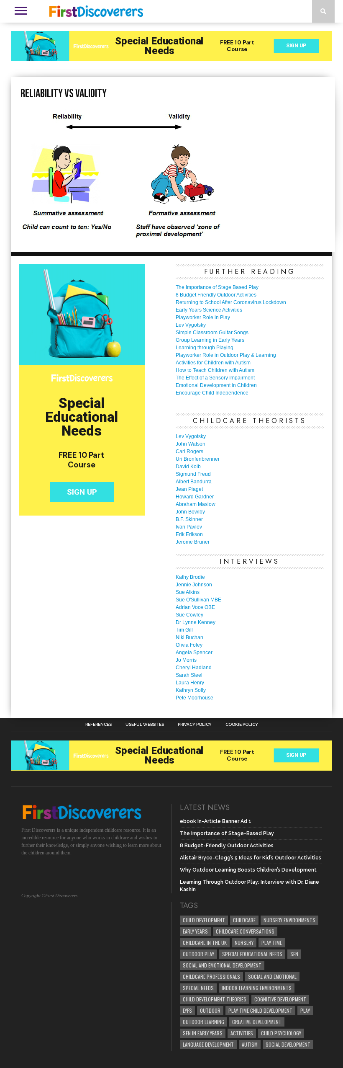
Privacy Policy (195, 724)
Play (305, 1010)
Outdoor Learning (203, 1021)
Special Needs (198, 987)
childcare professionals (211, 976)
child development (204, 920)
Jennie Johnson (194, 585)
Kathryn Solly (191, 690)
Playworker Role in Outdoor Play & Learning (226, 355)
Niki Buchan (189, 637)
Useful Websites (144, 724)
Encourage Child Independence (212, 393)
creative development (257, 1021)
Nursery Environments (289, 920)
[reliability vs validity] (122, 236)
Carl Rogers (189, 451)
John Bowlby (190, 512)
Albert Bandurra (194, 482)
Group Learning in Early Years (210, 340)
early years (195, 931)
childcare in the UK (205, 942)
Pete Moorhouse (194, 698)
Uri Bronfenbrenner (198, 459)
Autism (250, 1044)
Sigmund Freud (193, 474)
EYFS (187, 1010)
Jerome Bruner (193, 542)
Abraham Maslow (195, 504)
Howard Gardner (195, 497)
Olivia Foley (189, 645)
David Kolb (188, 467)
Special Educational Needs (252, 953)
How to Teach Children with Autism (215, 370)
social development (288, 1044)
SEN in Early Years (203, 1033)
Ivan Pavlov (189, 527)
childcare (244, 920)
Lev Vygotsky (191, 325)
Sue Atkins (188, 592)
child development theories (214, 999)
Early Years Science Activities (209, 310)
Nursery (244, 942)
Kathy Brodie (190, 577)
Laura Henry (190, 683)
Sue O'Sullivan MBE (198, 600)
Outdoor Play (198, 953)
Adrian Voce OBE (195, 607)
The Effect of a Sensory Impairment (215, 378)
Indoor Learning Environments (257, 987)
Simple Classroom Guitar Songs (212, 332)
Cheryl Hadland (194, 668)
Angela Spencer (194, 652)
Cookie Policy (241, 724)
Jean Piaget (189, 489)
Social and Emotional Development (222, 965)
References (98, 724)
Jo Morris (186, 660)
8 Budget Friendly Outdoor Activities (216, 295)
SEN (294, 953)
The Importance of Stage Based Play (217, 287)
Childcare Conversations (245, 931)
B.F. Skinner (189, 519)
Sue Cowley (189, 615)
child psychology (281, 1033)
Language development (208, 1044)
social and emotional (272, 976)
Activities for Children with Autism (213, 363)
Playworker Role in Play (203, 317)
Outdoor (210, 1010)
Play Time (271, 942)
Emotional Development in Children (216, 385)
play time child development (260, 1010)
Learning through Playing (204, 348)
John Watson (190, 444)
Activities (241, 1033)
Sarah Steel (189, 675)
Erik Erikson (189, 534)
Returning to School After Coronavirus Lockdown (231, 302)
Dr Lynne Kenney (195, 622)
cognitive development (280, 999)
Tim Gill (184, 630)
